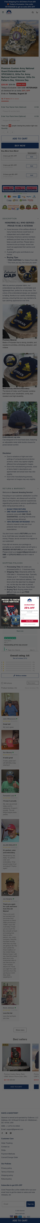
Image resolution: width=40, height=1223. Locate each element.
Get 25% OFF (29, 621)
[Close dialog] (38, 598)
